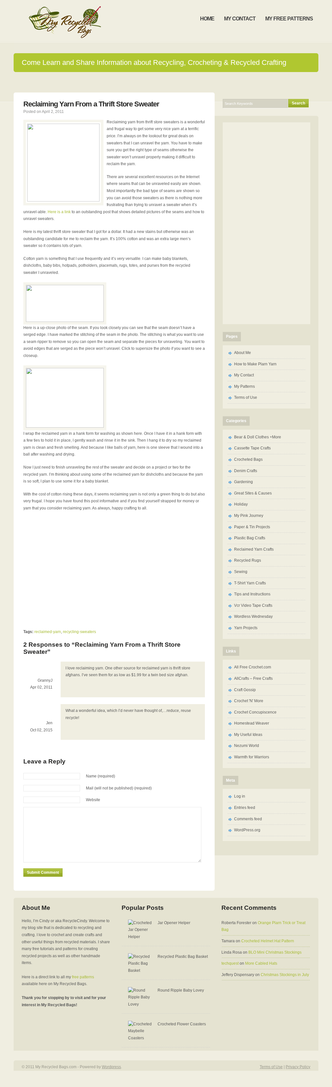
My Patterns (244, 386)
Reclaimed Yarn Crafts (254, 549)
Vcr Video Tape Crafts (253, 605)
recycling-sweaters (79, 631)
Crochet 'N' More (248, 701)
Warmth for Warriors (251, 757)
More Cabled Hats (261, 963)
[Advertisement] (77, 569)
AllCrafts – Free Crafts (253, 678)
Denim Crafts (245, 471)
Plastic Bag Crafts (249, 538)
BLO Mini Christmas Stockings (275, 952)
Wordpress (111, 1067)
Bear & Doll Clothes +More (257, 437)
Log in (239, 796)
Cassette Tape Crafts (252, 448)
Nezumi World (246, 745)
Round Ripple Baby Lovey (181, 990)
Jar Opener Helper (174, 923)
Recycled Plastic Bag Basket (183, 956)
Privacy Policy (298, 1067)
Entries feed (244, 807)
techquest (230, 963)
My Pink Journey (248, 515)
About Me (242, 352)
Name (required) (100, 776)
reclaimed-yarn (47, 631)
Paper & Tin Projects (252, 527)
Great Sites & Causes (253, 493)
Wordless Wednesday (253, 616)
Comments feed (248, 819)
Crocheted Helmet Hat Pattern (267, 941)
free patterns (83, 977)
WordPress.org (247, 830)
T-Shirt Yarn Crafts (250, 583)
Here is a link (59, 212)
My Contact (244, 375)
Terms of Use (245, 397)
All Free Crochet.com (252, 667)
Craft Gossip (245, 690)
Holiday (241, 504)
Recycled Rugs (247, 560)
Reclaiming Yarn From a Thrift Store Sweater (91, 104)
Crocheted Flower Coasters (182, 1024)
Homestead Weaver (251, 723)
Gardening (243, 482)
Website (93, 800)
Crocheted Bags (248, 459)
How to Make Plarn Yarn (255, 364)
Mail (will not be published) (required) (119, 788)
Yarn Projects (245, 628)
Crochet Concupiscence (255, 712)
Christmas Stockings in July (285, 974)
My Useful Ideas (248, 734)
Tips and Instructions (252, 594)
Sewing (240, 571)
